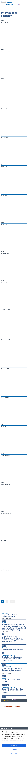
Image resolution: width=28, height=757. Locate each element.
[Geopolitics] (3, 645)
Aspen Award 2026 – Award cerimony (11, 680)
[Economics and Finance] (3, 664)
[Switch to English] (19, 4)
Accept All (14, 745)
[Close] (26, 731)
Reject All (14, 753)
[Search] (22, 3)
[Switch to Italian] (18, 2)
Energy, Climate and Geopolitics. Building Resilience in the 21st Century (13, 690)
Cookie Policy (10, 742)
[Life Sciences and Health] (3, 685)
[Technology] (3, 633)
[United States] (7, 685)
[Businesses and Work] (3, 676)
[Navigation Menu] (25, 3)
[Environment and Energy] (3, 653)
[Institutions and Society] (5, 621)
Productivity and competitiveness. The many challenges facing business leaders (13, 670)
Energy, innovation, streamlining (13, 649)
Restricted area (6, 700)
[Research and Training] (5, 685)
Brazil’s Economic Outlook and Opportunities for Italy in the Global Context (12, 658)
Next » (12, 601)
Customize (14, 749)
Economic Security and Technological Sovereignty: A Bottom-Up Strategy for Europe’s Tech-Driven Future (13, 638)
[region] (14, 743)
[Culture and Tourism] (3, 620)
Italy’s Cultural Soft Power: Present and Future (11, 616)
